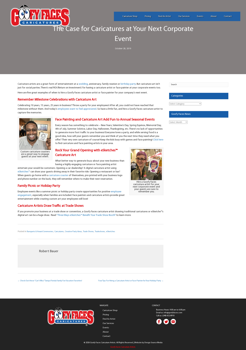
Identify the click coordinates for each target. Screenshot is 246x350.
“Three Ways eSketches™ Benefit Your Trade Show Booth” (86, 215)
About (214, 16)
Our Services (184, 16)
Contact (228, 16)
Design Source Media (153, 343)
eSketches (110, 232)
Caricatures (59, 232)
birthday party (128, 84)
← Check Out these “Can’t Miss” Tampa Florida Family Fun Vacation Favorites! (50, 281)
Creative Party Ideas (73, 232)
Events (200, 16)
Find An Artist (164, 16)
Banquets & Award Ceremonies (40, 232)
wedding (83, 84)
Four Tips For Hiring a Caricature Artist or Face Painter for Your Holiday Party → (130, 281)
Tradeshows (100, 232)
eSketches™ (24, 172)
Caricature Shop (129, 16)
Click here (158, 140)
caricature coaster (58, 175)
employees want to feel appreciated (77, 109)
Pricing (148, 16)
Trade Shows (88, 232)
